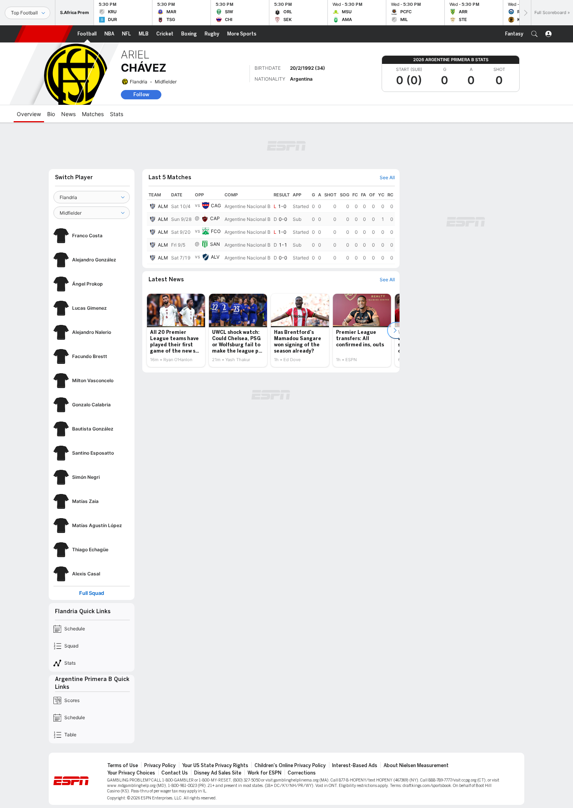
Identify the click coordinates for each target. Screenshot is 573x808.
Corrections (302, 773)
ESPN (44, 33)
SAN (215, 244)
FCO (216, 231)
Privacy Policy (160, 765)
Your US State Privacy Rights (215, 765)
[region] (271, 227)
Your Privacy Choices (131, 773)
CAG (216, 205)
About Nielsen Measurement (416, 765)
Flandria (138, 82)
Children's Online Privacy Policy (290, 765)
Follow (141, 94)
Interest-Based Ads (354, 765)
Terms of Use (122, 765)
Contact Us (174, 773)
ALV (215, 257)
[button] (534, 34)
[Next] (525, 12)
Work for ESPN (264, 773)
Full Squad (91, 593)
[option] (176, 330)
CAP (215, 218)
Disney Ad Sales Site (217, 773)
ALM (163, 206)
